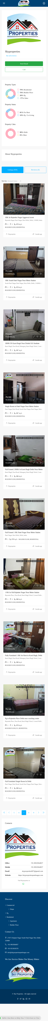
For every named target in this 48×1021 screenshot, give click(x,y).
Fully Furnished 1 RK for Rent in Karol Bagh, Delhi (23, 655)
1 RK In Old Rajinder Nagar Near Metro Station (22, 592)
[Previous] (4, 812)
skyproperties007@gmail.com (32, 871)
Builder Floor (14, 925)
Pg (7, 913)
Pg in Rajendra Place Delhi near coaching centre (22, 718)
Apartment (13, 921)
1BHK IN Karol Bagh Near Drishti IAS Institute (22, 343)
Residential (10, 917)
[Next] (38, 812)
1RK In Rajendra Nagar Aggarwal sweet (19, 217)
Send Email (24, 64)
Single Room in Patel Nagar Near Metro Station (22, 406)
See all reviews (11, 56)
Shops (12, 909)
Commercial (10, 905)
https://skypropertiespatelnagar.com (30, 875)
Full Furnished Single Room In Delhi (18, 781)
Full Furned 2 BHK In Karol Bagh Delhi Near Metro (24, 469)
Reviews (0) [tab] (35, 170)
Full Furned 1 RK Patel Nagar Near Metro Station (22, 532)
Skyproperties (12, 234)
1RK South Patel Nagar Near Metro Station (20, 280)
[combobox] (14, 181)
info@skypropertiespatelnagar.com (18, 952)
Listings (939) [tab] (12, 170)
